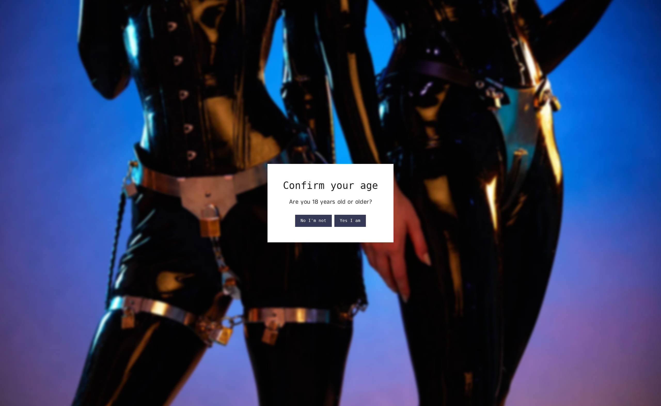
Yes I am (350, 220)
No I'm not (313, 220)
